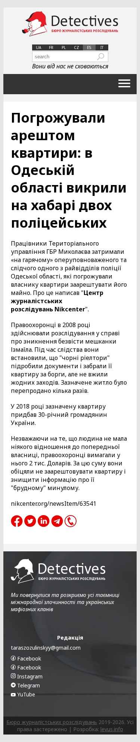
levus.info (111, 729)
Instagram (29, 676)
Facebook (28, 658)
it (101, 47)
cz (76, 47)
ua (38, 47)
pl (64, 47)
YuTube (25, 694)
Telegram (28, 685)
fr (51, 47)
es (89, 47)
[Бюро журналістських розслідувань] (70, 24)
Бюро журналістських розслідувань (51, 722)
